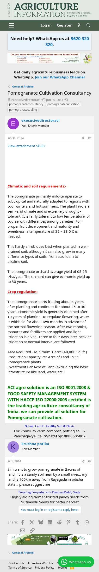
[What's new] (79, 25)
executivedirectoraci (25, 100)
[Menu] (11, 25)
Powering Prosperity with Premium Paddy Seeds (49, 492)
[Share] (83, 138)
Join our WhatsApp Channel (60, 77)
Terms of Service (19, 567)
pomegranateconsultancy (26, 104)
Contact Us (16, 563)
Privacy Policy (44, 567)
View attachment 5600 (26, 145)
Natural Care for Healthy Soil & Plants (49, 426)
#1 (90, 138)
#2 (90, 461)
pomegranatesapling (23, 110)
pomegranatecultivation (63, 104)
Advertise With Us (40, 563)
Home (62, 567)
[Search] (88, 25)
